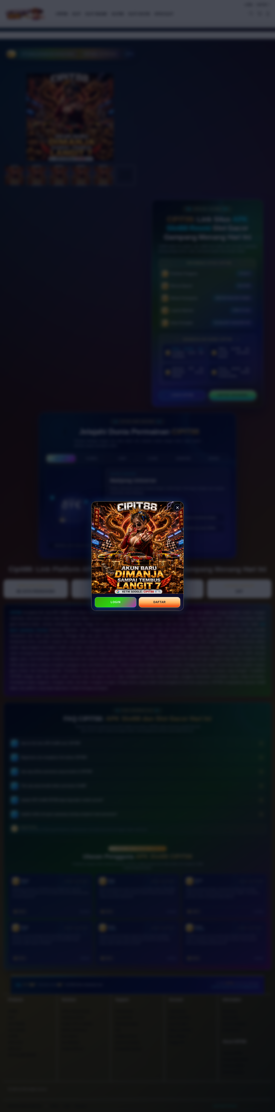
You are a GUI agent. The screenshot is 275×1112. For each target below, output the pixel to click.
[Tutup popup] (177, 507)
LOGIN (116, 602)
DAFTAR (159, 602)
